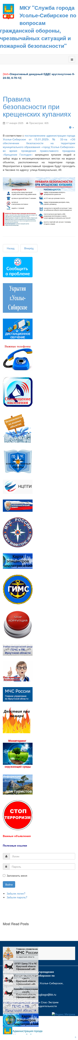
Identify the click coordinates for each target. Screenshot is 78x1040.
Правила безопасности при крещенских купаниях (37, 106)
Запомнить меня (17, 875)
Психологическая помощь (19, 1010)
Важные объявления (17, 836)
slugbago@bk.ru (46, 994)
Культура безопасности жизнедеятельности (30, 1006)
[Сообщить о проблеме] (18, 267)
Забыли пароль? (17, 897)
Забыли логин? (16, 893)
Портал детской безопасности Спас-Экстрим (30, 1002)
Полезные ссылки (15, 845)
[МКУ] (8, 11)
